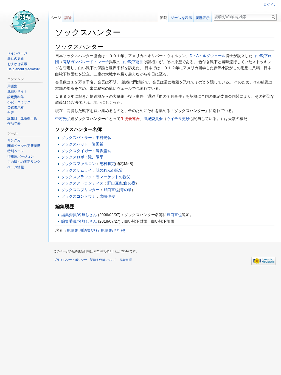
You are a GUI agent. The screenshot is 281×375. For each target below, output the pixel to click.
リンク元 (14, 140)
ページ (55, 18)
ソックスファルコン (78, 163)
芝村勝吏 (107, 163)
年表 (10, 113)
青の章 (126, 190)
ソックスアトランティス (82, 183)
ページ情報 (15, 167)
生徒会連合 (130, 118)
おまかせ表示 (17, 64)
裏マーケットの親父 (113, 177)
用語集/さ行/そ (113, 230)
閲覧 (163, 18)
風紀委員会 (153, 118)
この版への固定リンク (23, 162)
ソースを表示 (181, 18)
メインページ (17, 53)
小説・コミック (18, 102)
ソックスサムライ (76, 170)
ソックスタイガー (76, 151)
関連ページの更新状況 (23, 146)
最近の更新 (15, 58)
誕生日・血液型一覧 (22, 118)
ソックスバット (74, 144)
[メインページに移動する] (24, 22)
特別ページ (15, 151)
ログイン (270, 5)
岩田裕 (97, 144)
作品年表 (14, 123)
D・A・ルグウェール (208, 56)
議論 (68, 18)
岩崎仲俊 (107, 196)
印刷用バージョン (20, 156)
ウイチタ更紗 (178, 118)
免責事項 (126, 259)
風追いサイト (17, 91)
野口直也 (115, 183)
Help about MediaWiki (23, 69)
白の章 (130, 183)
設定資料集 (15, 97)
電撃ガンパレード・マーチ (86, 62)
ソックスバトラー (76, 137)
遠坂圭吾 (103, 151)
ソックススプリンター (80, 190)
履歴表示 (202, 18)
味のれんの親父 (109, 170)
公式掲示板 (15, 108)
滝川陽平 (95, 157)
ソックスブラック (76, 177)
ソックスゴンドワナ (78, 196)
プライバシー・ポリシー (70, 259)
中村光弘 (63, 118)
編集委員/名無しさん (79, 214)
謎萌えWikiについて (103, 259)
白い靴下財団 (132, 62)
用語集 (72, 230)
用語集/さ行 (89, 230)
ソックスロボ (72, 157)
